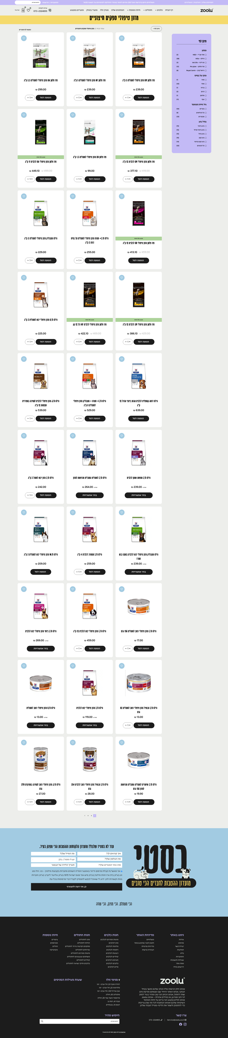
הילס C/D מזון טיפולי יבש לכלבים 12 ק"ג (89, 631)
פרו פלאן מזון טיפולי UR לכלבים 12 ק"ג (138, 243)
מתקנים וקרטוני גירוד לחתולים (77, 946)
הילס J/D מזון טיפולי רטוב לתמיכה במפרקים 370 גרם (40, 786)
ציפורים (55, 940)
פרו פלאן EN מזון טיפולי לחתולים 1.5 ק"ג (89, 157)
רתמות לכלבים (112, 950)
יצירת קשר (179, 946)
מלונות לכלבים (112, 946)
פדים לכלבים (113, 967)
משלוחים (188, 2)
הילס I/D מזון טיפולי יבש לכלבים (89, 708)
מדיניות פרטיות (148, 946)
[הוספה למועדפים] (122, 38)
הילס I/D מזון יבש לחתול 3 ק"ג (41, 477)
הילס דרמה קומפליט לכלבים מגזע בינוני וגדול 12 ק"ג (139, 403)
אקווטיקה (54, 950)
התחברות (180, 957)
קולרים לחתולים (83, 960)
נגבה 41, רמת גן (114, 1001)
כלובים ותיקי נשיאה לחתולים (78, 963)
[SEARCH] (17, 2)
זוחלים (55, 946)
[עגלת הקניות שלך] (23, 10)
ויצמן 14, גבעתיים (113, 1005)
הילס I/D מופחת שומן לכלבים (138, 477)
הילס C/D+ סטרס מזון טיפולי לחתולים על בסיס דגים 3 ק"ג (89, 240)
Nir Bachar (122, 1032)
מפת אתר (180, 963)
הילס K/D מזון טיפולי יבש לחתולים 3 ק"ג (40, 319)
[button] (144, 98)
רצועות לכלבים (112, 953)
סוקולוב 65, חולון (113, 994)
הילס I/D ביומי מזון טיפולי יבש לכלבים (40, 631)
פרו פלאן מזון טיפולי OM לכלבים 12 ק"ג (139, 161)
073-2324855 (40, 11)
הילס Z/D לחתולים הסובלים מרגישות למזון (89, 477)
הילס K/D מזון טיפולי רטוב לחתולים (41, 708)
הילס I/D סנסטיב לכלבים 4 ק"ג (89, 554)
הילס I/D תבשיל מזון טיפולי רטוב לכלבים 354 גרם (89, 786)
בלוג (182, 953)
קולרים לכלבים (112, 957)
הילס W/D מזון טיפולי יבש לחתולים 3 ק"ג (41, 554)
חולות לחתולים (83, 943)
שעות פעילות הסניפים (68, 979)
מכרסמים (54, 943)
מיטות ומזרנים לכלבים (109, 940)
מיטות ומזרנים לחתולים (80, 953)
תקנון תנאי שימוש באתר (144, 943)
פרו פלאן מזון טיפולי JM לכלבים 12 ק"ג (139, 324)
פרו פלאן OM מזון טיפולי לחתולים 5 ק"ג (139, 80)
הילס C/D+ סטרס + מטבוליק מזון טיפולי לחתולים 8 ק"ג (89, 403)
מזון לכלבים (113, 943)
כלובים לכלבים (112, 963)
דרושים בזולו (178, 967)
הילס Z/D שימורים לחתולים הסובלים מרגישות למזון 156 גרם (138, 786)
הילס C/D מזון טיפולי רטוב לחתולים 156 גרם (138, 631)
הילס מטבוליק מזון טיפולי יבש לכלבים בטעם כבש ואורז (138, 556)
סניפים (181, 943)
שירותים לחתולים (83, 950)
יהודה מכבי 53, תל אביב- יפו (108, 984)
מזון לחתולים (84, 940)
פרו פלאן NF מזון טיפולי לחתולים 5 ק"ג (90, 80)
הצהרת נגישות (148, 950)
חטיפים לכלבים (112, 960)
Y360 (114, 1032)
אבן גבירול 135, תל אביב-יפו (108, 991)
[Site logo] (196, 10)
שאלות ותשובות (177, 960)
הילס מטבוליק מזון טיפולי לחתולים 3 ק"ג (40, 238)
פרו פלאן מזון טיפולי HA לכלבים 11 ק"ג (40, 161)
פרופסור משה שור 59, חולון (109, 998)
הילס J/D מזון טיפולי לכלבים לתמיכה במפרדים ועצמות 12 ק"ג (40, 403)
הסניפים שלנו (207, 2)
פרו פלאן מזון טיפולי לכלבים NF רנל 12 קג (90, 324)
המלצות (197, 2)
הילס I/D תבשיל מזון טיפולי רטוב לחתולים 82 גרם (138, 710)
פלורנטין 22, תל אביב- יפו (109, 988)
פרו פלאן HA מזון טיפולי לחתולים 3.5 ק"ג (41, 80)
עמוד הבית (100, 28)
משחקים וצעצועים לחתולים (78, 957)
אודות (181, 940)
